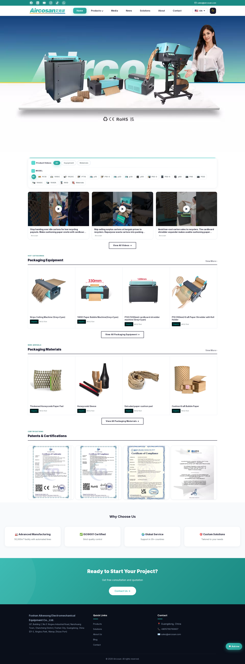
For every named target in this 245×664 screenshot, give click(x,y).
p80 (180, 177)
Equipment (69, 163)
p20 (119, 177)
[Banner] (122, 84)
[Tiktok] (57, 3)
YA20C (71, 177)
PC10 (44, 177)
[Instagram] (50, 3)
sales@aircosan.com (207, 3)
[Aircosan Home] (47, 11)
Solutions (97, 629)
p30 (131, 177)
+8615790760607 (169, 629)
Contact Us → (122, 591)
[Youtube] (44, 3)
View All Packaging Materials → (122, 421)
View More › (211, 261)
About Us (97, 634)
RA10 (66, 183)
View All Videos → (122, 245)
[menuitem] (79, 11)
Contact (97, 645)
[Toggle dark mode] (213, 11)
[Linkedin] (37, 3)
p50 (142, 177)
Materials (84, 163)
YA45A (53, 183)
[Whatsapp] (64, 3)
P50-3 (154, 177)
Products (97, 624)
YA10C (57, 177)
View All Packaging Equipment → (122, 334)
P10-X (107, 177)
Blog (95, 639)
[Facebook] (31, 3)
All (57, 163)
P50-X (167, 177)
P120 (203, 177)
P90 (191, 177)
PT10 (84, 177)
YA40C (39, 183)
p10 (95, 177)
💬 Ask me (234, 646)
